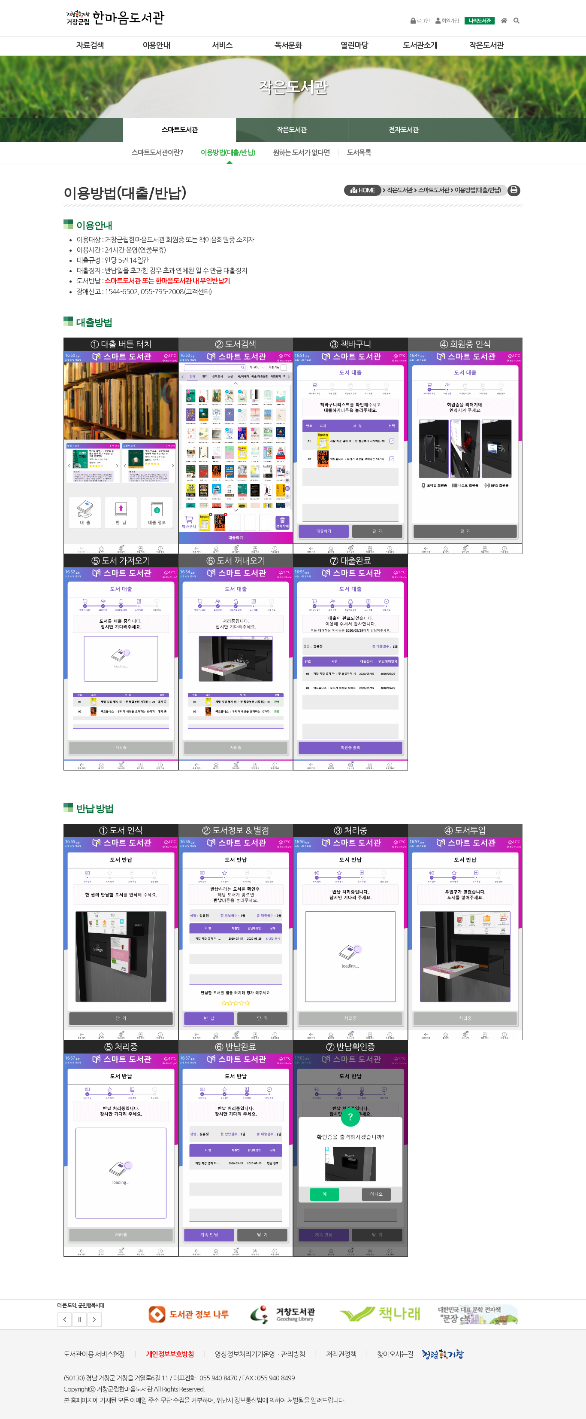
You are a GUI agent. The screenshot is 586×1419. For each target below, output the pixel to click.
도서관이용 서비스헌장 (94, 1354)
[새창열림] (188, 1314)
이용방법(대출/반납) (228, 152)
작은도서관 (292, 130)
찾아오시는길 (395, 1354)
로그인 (422, 21)
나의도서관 (479, 21)
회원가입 (450, 21)
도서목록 (359, 152)
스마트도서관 (180, 130)
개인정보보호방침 (170, 1354)
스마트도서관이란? (157, 152)
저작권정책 (341, 1354)
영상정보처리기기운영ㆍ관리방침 (260, 1354)
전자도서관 (404, 130)
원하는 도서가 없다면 (301, 152)
